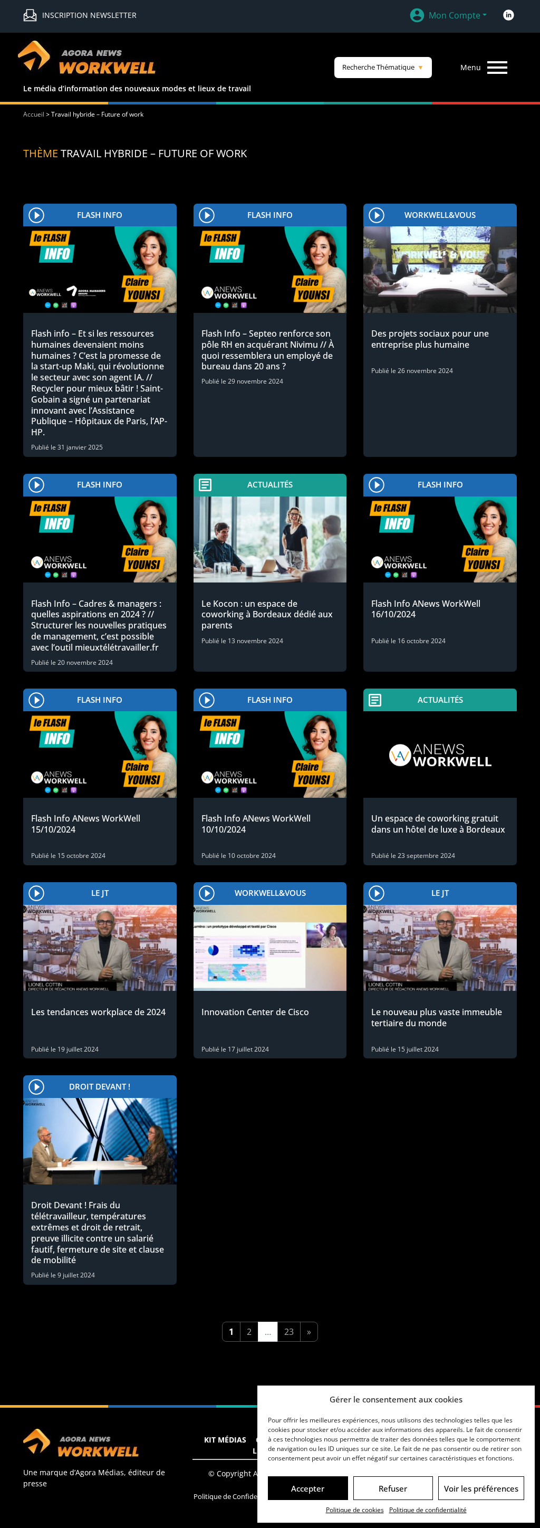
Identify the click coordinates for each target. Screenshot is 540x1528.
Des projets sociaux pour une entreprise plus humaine (430, 339)
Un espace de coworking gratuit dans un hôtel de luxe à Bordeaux (438, 824)
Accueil (33, 114)
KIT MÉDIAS (225, 1440)
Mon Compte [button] (454, 15)
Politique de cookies (355, 1509)
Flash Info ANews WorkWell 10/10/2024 (256, 824)
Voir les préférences (481, 1488)
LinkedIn (508, 15)
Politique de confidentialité (428, 1509)
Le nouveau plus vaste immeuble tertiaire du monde (436, 1017)
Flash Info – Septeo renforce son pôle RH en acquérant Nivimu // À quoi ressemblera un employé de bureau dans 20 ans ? (267, 350)
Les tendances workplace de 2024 (98, 1012)
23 (289, 1332)
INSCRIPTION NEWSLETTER (89, 15)
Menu (470, 67)
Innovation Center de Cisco (255, 1012)
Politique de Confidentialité (236, 1496)
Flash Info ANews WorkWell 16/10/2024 (425, 609)
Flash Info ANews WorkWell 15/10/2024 (85, 824)
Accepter (307, 1488)
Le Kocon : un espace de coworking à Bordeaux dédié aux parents (267, 615)
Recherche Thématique (383, 67)
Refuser (393, 1488)
